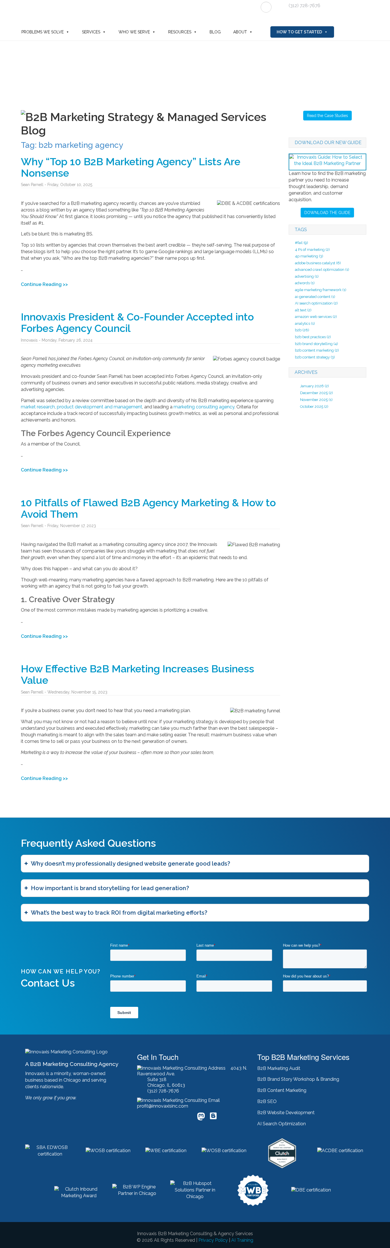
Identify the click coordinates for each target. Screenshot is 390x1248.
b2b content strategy (315, 357)
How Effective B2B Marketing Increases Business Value (137, 674)
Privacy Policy (213, 1240)
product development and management (99, 407)
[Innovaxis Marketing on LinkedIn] (140, 1117)
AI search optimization (316, 303)
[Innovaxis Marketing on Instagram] (188, 1117)
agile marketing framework (320, 290)
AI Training (242, 1240)
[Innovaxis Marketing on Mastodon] (201, 1117)
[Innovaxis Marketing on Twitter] (152, 1117)
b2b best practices (313, 337)
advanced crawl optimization (322, 269)
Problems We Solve (42, 32)
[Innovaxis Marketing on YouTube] (176, 1117)
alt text (303, 310)
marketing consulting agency (204, 407)
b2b (302, 330)
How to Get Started (299, 32)
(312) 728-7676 (304, 5)
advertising (307, 276)
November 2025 (314, 400)
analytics (305, 323)
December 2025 (314, 393)
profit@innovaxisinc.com (162, 1106)
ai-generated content (315, 297)
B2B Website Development (286, 1112)
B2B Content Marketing (281, 1090)
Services (91, 32)
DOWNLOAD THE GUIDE (327, 212)
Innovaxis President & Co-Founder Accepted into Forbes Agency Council (137, 322)
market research (38, 407)
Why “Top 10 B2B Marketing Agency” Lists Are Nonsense (130, 167)
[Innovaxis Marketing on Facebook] (164, 1117)
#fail (301, 243)
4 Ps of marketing (312, 249)
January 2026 (312, 386)
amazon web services (316, 316)
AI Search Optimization (281, 1123)
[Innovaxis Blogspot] (213, 1118)
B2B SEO (267, 1101)
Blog (215, 32)
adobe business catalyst (318, 263)
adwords (305, 283)
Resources (179, 32)
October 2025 (311, 406)
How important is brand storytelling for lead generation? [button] (110, 888)
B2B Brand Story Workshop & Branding (298, 1079)
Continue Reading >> (44, 284)
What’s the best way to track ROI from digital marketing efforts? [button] (119, 912)
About (240, 32)
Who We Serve (134, 32)
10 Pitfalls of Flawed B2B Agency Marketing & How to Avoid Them (148, 508)
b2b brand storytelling (316, 344)
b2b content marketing (317, 350)
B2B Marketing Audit (278, 1068)
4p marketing (309, 256)
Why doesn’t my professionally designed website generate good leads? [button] (130, 863)
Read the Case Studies (327, 115)
